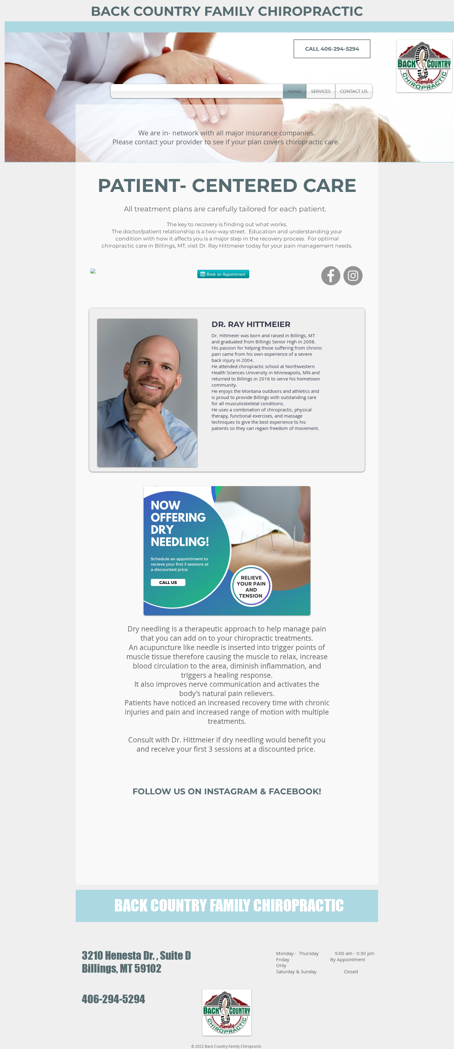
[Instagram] (353, 275)
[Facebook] (330, 275)
